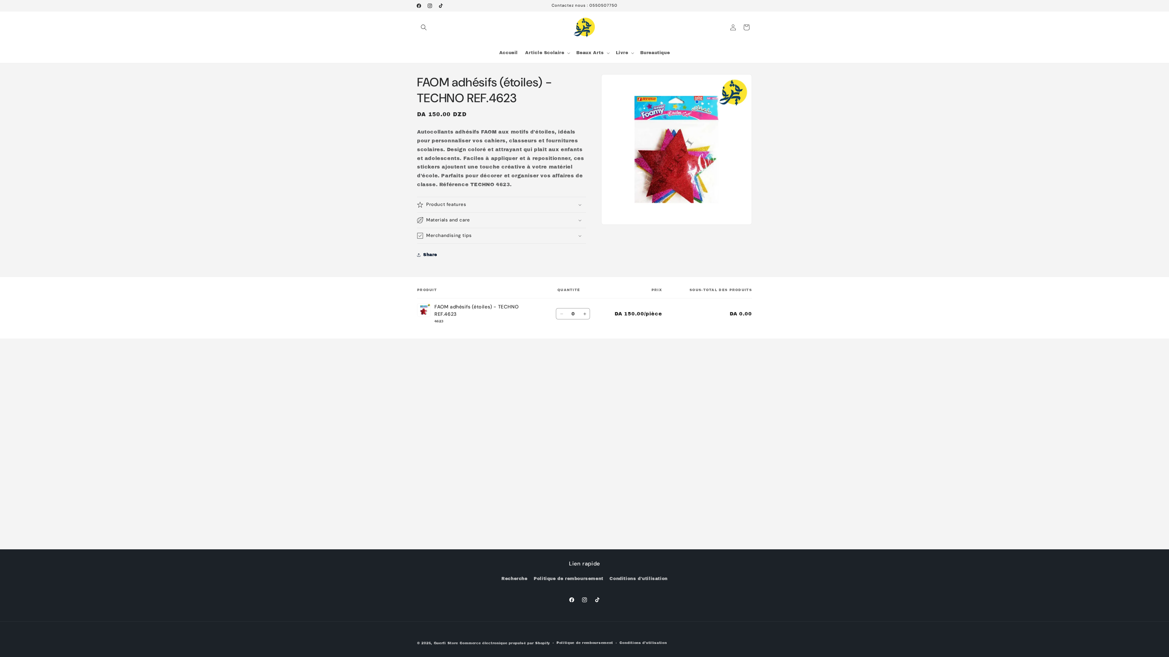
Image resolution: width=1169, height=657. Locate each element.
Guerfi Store (446, 643)
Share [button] (430, 254)
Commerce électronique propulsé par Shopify (505, 643)
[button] (423, 27)
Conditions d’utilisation (643, 643)
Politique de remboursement (568, 578)
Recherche (514, 578)
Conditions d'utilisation (638, 578)
